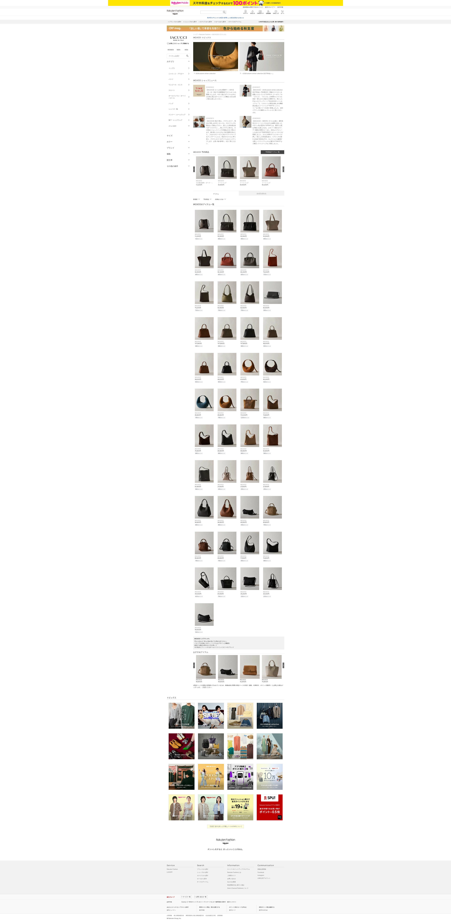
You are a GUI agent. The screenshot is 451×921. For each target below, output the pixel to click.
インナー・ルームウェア (177, 114)
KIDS (186, 50)
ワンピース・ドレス (175, 85)
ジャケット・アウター (176, 74)
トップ (195, 34)
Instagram (261, 875)
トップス (172, 68)
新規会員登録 (262, 869)
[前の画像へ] (194, 169)
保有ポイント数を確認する (266, 907)
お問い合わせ (231, 879)
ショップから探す (202, 872)
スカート (172, 90)
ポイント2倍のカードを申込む (238, 907)
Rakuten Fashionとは (234, 872)
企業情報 (169, 915)
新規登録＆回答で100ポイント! (253, 7)
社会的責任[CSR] (211, 915)
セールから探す (202, 879)
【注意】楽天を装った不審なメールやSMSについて (225, 826)
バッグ (171, 103)
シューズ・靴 (173, 109)
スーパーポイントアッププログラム (238, 869)
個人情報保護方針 (179, 915)
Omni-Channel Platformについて (237, 888)
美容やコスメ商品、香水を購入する (209, 907)
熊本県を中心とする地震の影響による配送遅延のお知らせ (225, 18)
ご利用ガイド (231, 875)
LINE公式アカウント (264, 878)
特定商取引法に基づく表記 (235, 885)
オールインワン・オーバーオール (177, 97)
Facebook (261, 872)
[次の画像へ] (283, 169)
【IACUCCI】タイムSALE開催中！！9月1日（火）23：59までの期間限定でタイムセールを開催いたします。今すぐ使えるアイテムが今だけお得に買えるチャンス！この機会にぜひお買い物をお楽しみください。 (221, 94)
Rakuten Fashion (204, 34)
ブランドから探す (202, 869)
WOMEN (171, 50)
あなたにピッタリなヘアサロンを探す (178, 907)
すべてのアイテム (202, 882)
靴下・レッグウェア (175, 120)
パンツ (171, 79)
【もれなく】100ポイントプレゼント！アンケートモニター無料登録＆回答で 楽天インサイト (208, 902)
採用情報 (220, 915)
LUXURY (170, 872)
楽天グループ (269, 7)
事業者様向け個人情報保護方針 (195, 915)
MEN (178, 50)
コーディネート (261, 193)
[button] (206, 172)
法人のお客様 (231, 882)
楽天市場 (280, 7)
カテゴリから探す (202, 875)
